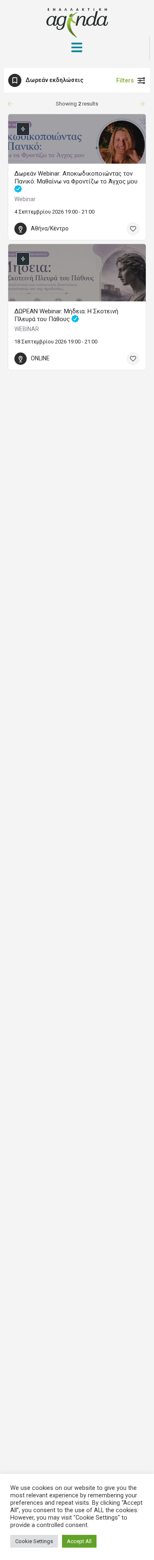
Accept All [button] (79, 1541)
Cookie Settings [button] (34, 1541)
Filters (125, 80)
